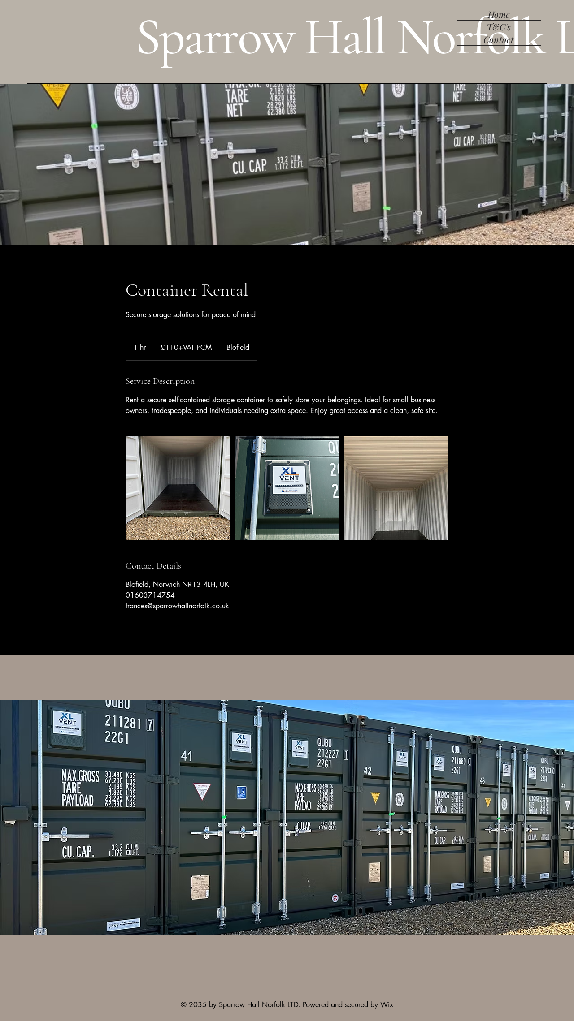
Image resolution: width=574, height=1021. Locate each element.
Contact (498, 39)
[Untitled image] (178, 488)
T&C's (499, 27)
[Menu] (538, 18)
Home (499, 14)
